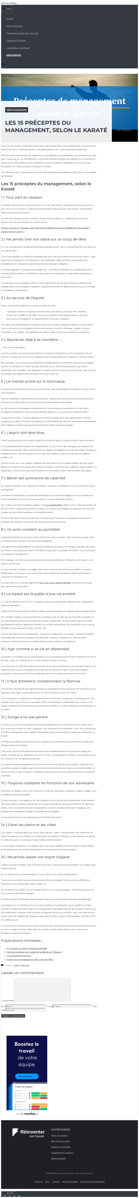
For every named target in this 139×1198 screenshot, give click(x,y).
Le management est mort (19, 955)
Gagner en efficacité (60, 1147)
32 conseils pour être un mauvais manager (27, 948)
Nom (3, 1006)
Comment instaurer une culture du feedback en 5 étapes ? (34, 952)
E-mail (49, 1006)
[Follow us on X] (10, 1196)
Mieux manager (58, 1158)
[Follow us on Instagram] (14, 1196)
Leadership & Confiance (62, 1152)
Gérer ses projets (15, 26)
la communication (54, 505)
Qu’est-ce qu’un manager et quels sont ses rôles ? (30, 959)
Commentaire (7, 1000)
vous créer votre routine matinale (55, 582)
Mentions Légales (70, 1181)
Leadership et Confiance (18, 48)
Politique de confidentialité (92, 1181)
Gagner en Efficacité (16, 40)
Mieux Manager (14, 55)
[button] (3, 64)
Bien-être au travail (60, 1141)
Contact (55, 1181)
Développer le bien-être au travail (22, 33)
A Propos (38, 1181)
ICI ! (89, 899)
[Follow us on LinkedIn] (19, 1196)
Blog (47, 1181)
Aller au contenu (9, 2)
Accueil (10, 18)
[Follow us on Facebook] (5, 1196)
